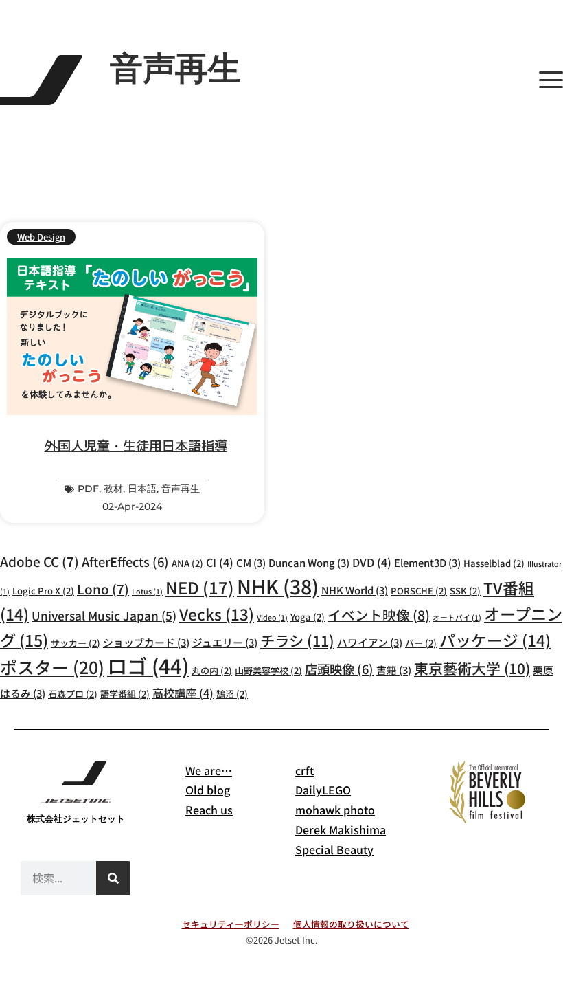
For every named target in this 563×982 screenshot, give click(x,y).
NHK (278, 586)
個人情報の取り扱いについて (351, 923)
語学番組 (125, 693)
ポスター (52, 666)
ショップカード (146, 642)
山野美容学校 (268, 670)
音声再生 (180, 488)
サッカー (75, 642)
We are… (208, 770)
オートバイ (457, 617)
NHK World (354, 590)
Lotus (147, 591)
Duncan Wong (308, 562)
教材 (113, 488)
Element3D (427, 562)
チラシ (297, 640)
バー (421, 642)
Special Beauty (334, 849)
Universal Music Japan (104, 615)
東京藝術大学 (472, 668)
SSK (465, 590)
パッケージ (495, 640)
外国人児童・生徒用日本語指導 (136, 445)
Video (272, 617)
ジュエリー (224, 642)
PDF (88, 488)
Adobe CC (39, 561)
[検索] (113, 878)
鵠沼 (232, 693)
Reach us (209, 809)
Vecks (216, 614)
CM (251, 562)
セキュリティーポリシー (230, 923)
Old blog (207, 789)
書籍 (393, 669)
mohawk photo (335, 809)
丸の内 (212, 670)
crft (304, 770)
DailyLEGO (323, 789)
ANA (187, 563)
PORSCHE (419, 590)
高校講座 (183, 692)
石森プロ (72, 693)
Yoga (307, 616)
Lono (103, 588)
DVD (371, 562)
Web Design (41, 236)
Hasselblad (494, 563)
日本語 (142, 488)
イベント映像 (379, 615)
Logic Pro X (43, 590)
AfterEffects (125, 561)
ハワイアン (369, 642)
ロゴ (148, 665)
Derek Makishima (340, 829)
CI (219, 562)
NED (199, 587)
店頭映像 (339, 669)
